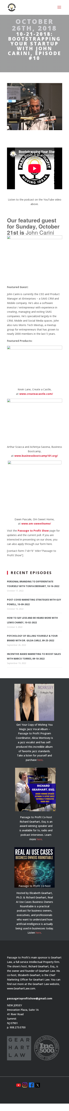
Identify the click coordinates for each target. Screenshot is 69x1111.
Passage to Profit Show (33, 530)
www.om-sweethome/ (36, 523)
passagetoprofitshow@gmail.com (29, 998)
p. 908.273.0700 (16, 1027)
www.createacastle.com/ (36, 394)
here (40, 760)
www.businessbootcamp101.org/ (36, 455)
